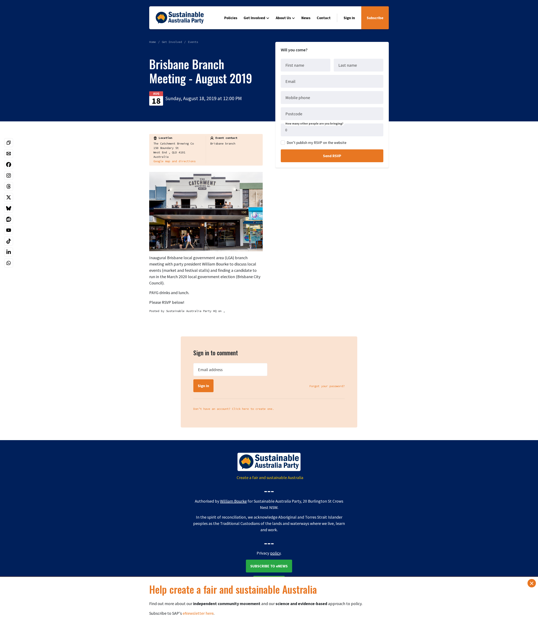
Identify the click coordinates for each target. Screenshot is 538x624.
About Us (283, 17)
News (305, 17)
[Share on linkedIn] (8, 252)
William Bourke (233, 501)
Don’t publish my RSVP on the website (316, 142)
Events (193, 42)
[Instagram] (8, 175)
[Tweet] (8, 197)
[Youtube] (8, 230)
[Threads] (8, 186)
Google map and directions (174, 161)
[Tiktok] (8, 241)
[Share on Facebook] (8, 164)
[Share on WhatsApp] (8, 263)
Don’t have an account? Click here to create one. (233, 409)
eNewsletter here (198, 613)
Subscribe (375, 17)
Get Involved (254, 17)
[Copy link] (8, 142)
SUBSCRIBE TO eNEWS (269, 566)
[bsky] (8, 208)
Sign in (349, 17)
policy (275, 553)
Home (152, 42)
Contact (324, 17)
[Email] (8, 153)
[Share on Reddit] (8, 219)
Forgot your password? (327, 386)
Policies (230, 17)
